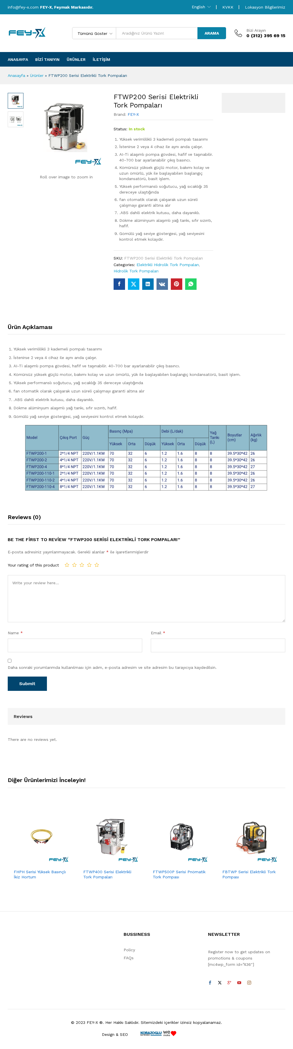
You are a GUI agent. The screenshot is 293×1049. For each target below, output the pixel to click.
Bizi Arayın (256, 30)
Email (158, 633)
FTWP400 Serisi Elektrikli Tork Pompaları (107, 874)
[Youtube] (239, 983)
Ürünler (76, 59)
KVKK (227, 7)
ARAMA (212, 33)
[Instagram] (249, 983)
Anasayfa (18, 59)
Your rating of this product (33, 565)
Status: (120, 129)
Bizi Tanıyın (47, 59)
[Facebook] (210, 983)
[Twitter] (220, 983)
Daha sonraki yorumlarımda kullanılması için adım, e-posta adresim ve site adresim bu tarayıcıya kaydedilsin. (112, 667)
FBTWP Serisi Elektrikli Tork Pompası (249, 874)
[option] (42, 849)
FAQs (129, 958)
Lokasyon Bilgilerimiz (265, 7)
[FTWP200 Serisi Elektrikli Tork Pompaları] (119, 284)
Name (15, 633)
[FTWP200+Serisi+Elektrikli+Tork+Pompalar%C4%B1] (133, 284)
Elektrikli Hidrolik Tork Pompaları (167, 264)
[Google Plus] (229, 983)
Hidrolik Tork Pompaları (136, 271)
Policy (129, 950)
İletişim (101, 59)
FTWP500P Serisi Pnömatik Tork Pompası (179, 874)
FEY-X (133, 114)
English (198, 7)
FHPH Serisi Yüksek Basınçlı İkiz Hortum (40, 874)
